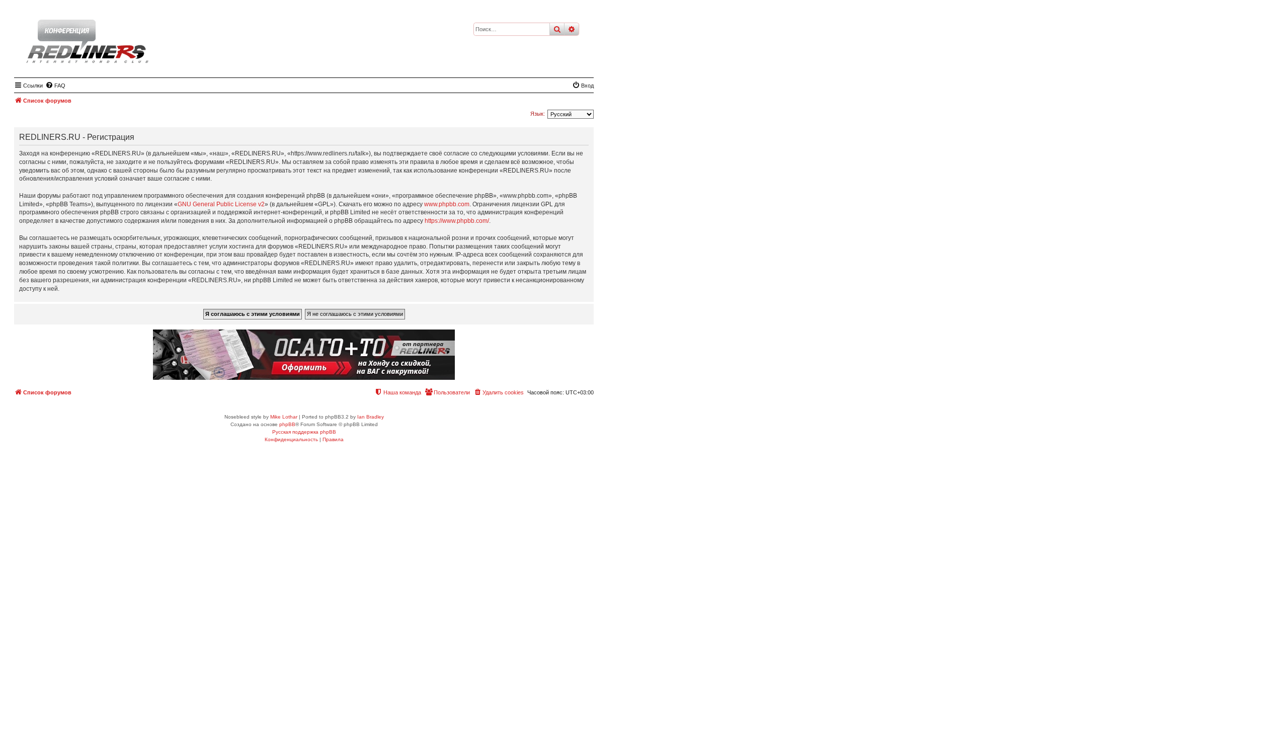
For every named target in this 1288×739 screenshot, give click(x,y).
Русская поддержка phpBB (304, 432)
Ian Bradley (370, 417)
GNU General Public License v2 (221, 204)
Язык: (537, 114)
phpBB (287, 424)
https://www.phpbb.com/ (457, 220)
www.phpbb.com (446, 204)
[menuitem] (55, 85)
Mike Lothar (283, 417)
